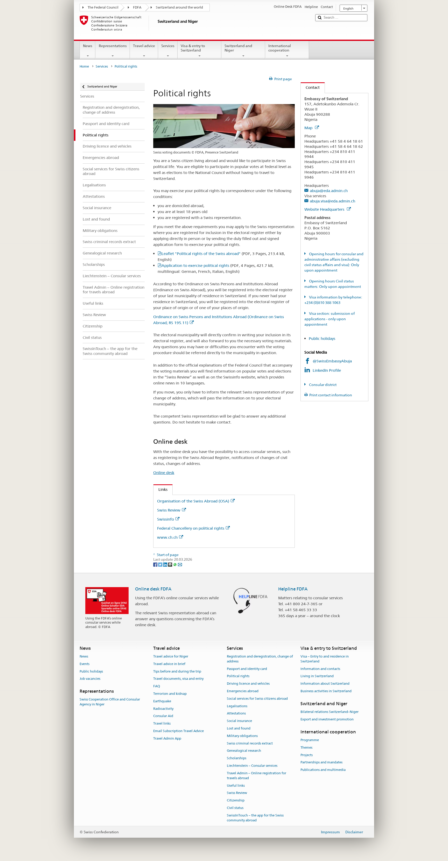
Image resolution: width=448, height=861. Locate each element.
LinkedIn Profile (327, 370)
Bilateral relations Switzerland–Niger (329, 712)
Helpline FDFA (292, 589)
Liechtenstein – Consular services (252, 766)
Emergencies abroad (242, 691)
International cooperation (279, 48)
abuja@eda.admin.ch (329, 190)
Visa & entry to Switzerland (193, 48)
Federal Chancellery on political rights (190, 528)
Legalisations (237, 706)
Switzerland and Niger (238, 48)
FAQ (156, 686)
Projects (306, 755)
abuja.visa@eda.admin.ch (332, 201)
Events (84, 664)
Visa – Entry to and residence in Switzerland (324, 658)
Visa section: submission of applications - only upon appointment (329, 318)
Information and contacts (320, 669)
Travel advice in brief (169, 664)
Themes (306, 747)
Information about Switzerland (324, 683)
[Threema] (170, 564)
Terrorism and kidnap (170, 694)
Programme (309, 740)
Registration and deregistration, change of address (260, 658)
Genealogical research (244, 751)
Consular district (322, 385)
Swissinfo (165, 519)
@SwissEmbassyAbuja (332, 361)
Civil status (235, 808)
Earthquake (162, 701)
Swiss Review (168, 510)
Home (84, 66)
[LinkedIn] (165, 564)
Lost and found (238, 728)
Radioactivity (163, 709)
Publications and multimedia (323, 770)
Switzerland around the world (179, 7)
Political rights (238, 676)
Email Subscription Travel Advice (178, 731)
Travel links (162, 723)
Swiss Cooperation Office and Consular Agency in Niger (110, 702)
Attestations (236, 714)
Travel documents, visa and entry (178, 679)
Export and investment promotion (327, 719)
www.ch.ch (167, 537)
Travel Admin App (167, 738)
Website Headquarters (324, 209)
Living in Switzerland (317, 676)
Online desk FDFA (153, 589)
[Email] (180, 564)
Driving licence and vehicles (248, 683)
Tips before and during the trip (177, 671)
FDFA (137, 7)
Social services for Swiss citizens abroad (257, 699)
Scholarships (236, 758)
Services (167, 46)
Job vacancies (90, 679)
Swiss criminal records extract (250, 743)
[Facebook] (155, 564)
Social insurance (239, 721)
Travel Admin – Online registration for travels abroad (256, 775)
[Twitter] (160, 564)
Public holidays (322, 338)
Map (308, 127)
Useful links (236, 785)
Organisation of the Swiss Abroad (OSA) (193, 501)
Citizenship (235, 800)
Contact (310, 87)
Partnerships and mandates (321, 762)
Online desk (163, 472)
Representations (113, 46)
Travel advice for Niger (170, 656)
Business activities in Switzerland (326, 691)
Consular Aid (163, 716)
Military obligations (242, 736)
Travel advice (144, 46)
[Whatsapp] (175, 564)
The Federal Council (103, 7)
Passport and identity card (247, 669)
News (87, 46)
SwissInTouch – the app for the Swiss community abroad (255, 817)
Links (160, 489)
